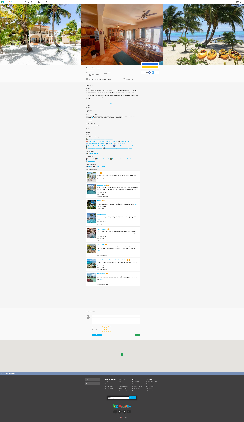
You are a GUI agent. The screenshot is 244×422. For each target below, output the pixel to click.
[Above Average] (108, 327)
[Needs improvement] (104, 325)
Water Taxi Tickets (149, 67)
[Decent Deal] (106, 331)
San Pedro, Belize (90, 70)
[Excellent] (110, 325)
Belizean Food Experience (126, 141)
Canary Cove (100, 244)
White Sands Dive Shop (93, 153)
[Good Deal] (108, 331)
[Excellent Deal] (110, 331)
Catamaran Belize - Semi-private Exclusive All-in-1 (126, 145)
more (121, 177)
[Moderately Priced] (104, 331)
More (111, 103)
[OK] (106, 325)
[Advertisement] (113, 297)
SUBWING (110, 143)
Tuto (98, 173)
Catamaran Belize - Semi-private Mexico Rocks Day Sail (100, 145)
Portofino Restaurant (100, 166)
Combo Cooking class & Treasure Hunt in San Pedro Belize (100, 139)
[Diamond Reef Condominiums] (149, 72)
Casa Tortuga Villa (101, 229)
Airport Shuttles (150, 63)
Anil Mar (99, 200)
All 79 (130, 148)
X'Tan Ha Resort (101, 273)
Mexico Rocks (91, 158)
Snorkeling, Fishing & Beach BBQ (95, 148)
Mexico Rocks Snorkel (121, 143)
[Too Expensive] (102, 331)
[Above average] (108, 325)
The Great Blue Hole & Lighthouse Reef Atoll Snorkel (116, 148)
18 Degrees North (101, 214)
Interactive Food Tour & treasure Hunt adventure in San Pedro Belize (103, 141)
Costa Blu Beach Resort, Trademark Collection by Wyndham (112, 260)
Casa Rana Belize (101, 185)
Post (137, 334)
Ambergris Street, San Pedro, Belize (8, 373)
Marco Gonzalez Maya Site (103, 158)
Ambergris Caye (91, 161)
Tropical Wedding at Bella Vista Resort (96, 143)
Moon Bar (90, 166)
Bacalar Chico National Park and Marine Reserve (123, 158)
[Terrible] (102, 325)
